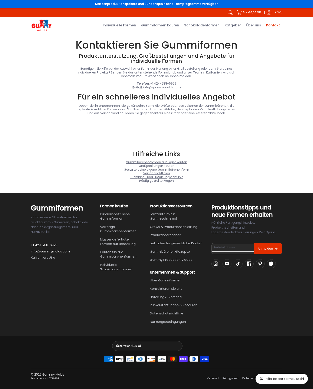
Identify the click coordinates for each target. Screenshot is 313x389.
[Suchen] (230, 12)
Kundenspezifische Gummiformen (115, 216)
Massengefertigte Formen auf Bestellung (118, 241)
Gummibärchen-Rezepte (170, 251)
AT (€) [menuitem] (278, 12)
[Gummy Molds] (41, 25)
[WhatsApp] (271, 263)
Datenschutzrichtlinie (166, 313)
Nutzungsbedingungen (168, 321)
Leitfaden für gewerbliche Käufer (176, 243)
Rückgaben (230, 378)
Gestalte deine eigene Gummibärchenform (156, 169)
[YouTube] (227, 263)
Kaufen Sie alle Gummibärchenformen (118, 254)
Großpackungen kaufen (156, 166)
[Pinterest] (260, 263)
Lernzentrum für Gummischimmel (163, 216)
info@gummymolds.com (162, 87)
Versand (213, 378)
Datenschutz (251, 378)
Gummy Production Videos (171, 259)
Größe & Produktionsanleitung (173, 227)
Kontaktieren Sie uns (166, 288)
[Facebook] (249, 263)
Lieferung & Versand (166, 297)
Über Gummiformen (165, 280)
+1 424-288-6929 (163, 83)
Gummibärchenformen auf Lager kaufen (156, 162)
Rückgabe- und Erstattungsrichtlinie (156, 177)
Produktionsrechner (165, 235)
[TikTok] (238, 263)
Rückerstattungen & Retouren (173, 305)
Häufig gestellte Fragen (156, 181)
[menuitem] (249, 12)
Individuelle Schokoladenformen (116, 266)
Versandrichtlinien (156, 173)
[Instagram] (215, 263)
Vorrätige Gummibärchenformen (118, 229)
